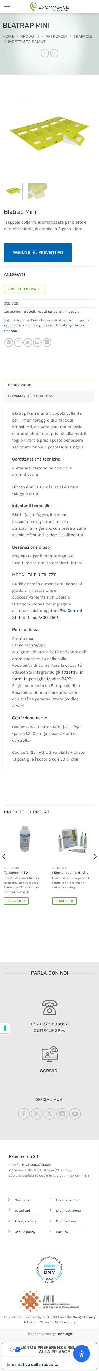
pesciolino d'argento (62, 325)
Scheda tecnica (23, 289)
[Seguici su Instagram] (37, 1114)
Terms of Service (53, 1322)
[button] (7, 6)
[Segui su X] (49, 1114)
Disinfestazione (68, 1210)
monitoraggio (33, 325)
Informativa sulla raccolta (32, 1364)
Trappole (83, 36)
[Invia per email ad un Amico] (37, 342)
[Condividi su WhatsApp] (8, 342)
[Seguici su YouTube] (75, 1114)
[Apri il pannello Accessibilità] (81, 1353)
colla (25, 320)
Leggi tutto (16, 901)
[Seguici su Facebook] (24, 1114)
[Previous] (12, 133)
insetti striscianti (61, 320)
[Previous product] (54, 53)
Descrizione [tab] (19, 385)
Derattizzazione (68, 1200)
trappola (10, 331)
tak (81, 325)
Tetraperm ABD (16, 872)
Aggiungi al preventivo (38, 252)
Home (8, 36)
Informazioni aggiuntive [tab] (31, 396)
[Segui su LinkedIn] (62, 1114)
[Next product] (45, 53)
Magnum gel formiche (70, 872)
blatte (15, 320)
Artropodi (56, 36)
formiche (38, 320)
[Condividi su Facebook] (18, 342)
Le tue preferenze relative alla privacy (55, 1349)
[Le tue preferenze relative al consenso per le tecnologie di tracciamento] (5, 1028)
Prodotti (30, 36)
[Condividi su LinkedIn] (47, 342)
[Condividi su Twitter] (27, 342)
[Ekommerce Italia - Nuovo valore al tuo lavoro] (49, 6)
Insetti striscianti (27, 41)
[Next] (86, 133)
